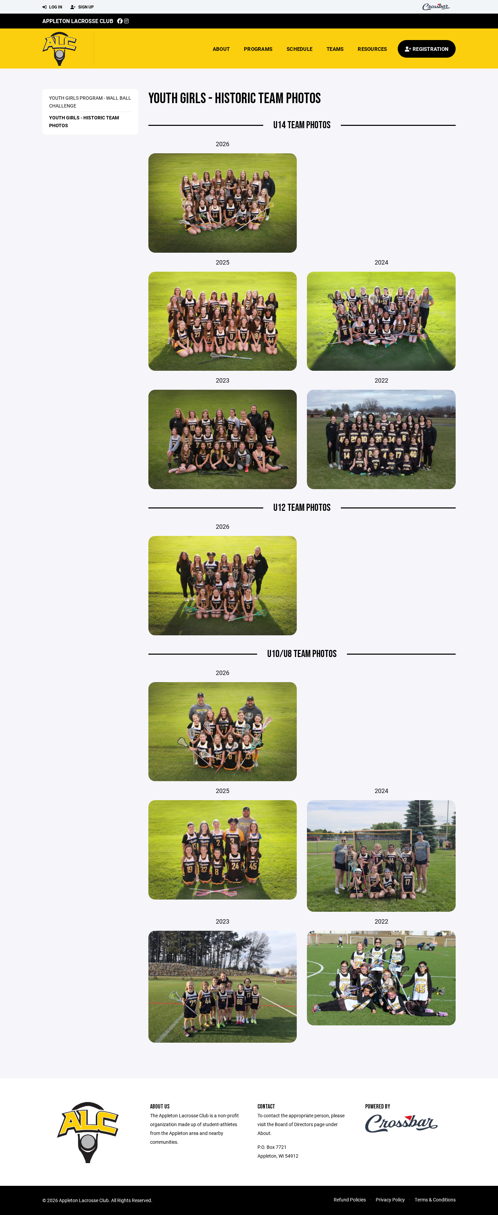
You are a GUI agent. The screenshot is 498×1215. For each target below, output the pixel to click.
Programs (258, 48)
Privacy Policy (390, 1199)
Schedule (299, 48)
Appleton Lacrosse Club (77, 20)
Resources (372, 48)
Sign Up (85, 6)
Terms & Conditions (435, 1199)
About (221, 48)
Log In (55, 6)
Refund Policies (350, 1199)
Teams (335, 48)
